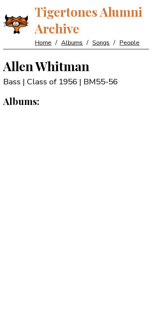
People (129, 42)
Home (43, 42)
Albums (72, 42)
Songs (101, 42)
